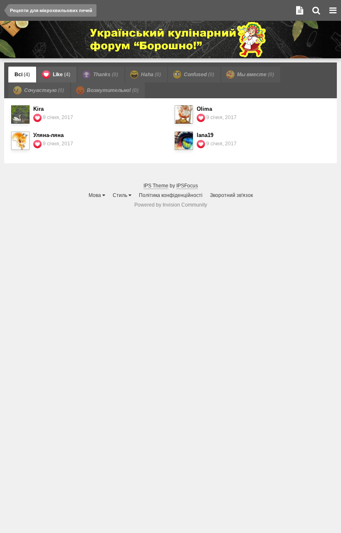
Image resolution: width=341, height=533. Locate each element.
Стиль (120, 195)
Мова (95, 195)
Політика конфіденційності (171, 195)
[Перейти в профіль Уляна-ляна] (20, 141)
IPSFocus (187, 186)
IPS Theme (155, 186)
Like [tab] (61, 74)
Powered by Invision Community (170, 205)
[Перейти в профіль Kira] (20, 114)
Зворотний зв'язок (231, 195)
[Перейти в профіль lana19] (184, 141)
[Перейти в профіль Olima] (184, 114)
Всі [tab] (22, 74)
